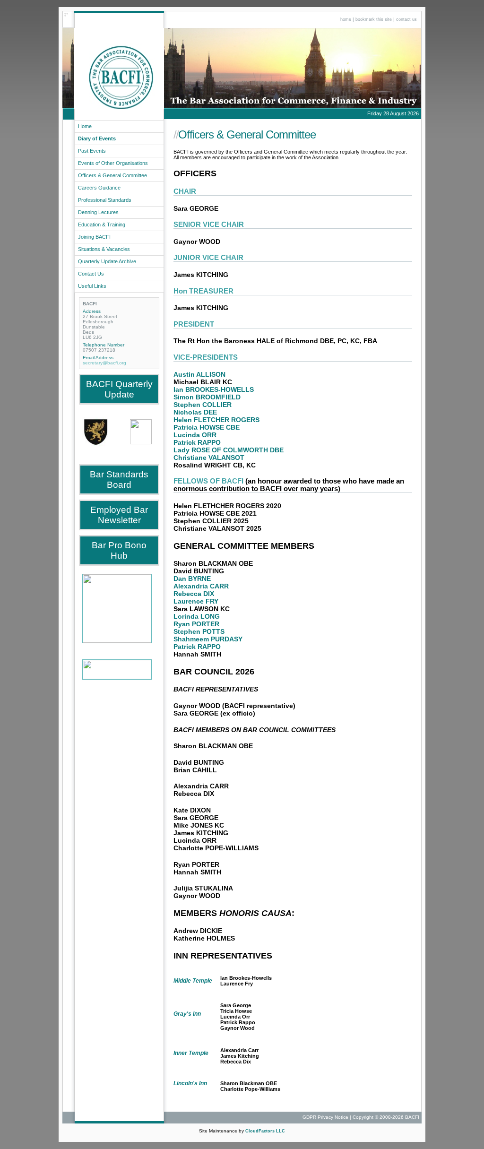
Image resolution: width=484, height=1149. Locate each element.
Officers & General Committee (112, 175)
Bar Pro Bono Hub (119, 550)
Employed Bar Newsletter (119, 515)
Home (85, 126)
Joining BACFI (94, 237)
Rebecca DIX (193, 593)
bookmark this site (373, 19)
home (345, 19)
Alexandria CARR (201, 586)
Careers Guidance (99, 187)
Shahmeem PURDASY (207, 639)
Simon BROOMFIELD (207, 397)
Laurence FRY (195, 601)
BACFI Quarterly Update (119, 389)
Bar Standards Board (119, 479)
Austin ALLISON (199, 374)
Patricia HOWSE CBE (206, 427)
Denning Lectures (98, 212)
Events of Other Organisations (113, 163)
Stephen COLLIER (202, 404)
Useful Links (92, 286)
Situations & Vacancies (104, 249)
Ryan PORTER (196, 624)
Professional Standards (104, 200)
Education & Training (101, 224)
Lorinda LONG (196, 616)
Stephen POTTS (199, 631)
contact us (406, 19)
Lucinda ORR (194, 435)
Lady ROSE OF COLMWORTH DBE (228, 450)
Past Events (92, 151)
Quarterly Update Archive (107, 261)
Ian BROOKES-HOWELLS (213, 389)
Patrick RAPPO (197, 442)
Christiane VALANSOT (208, 457)
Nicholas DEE (195, 412)
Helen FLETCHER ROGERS (216, 419)
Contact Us (91, 273)
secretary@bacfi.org (104, 362)
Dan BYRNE (192, 578)
